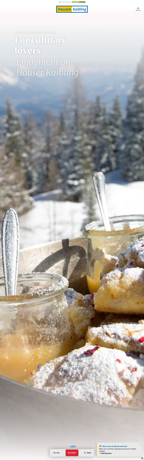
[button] (142, 458)
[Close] (140, 444)
